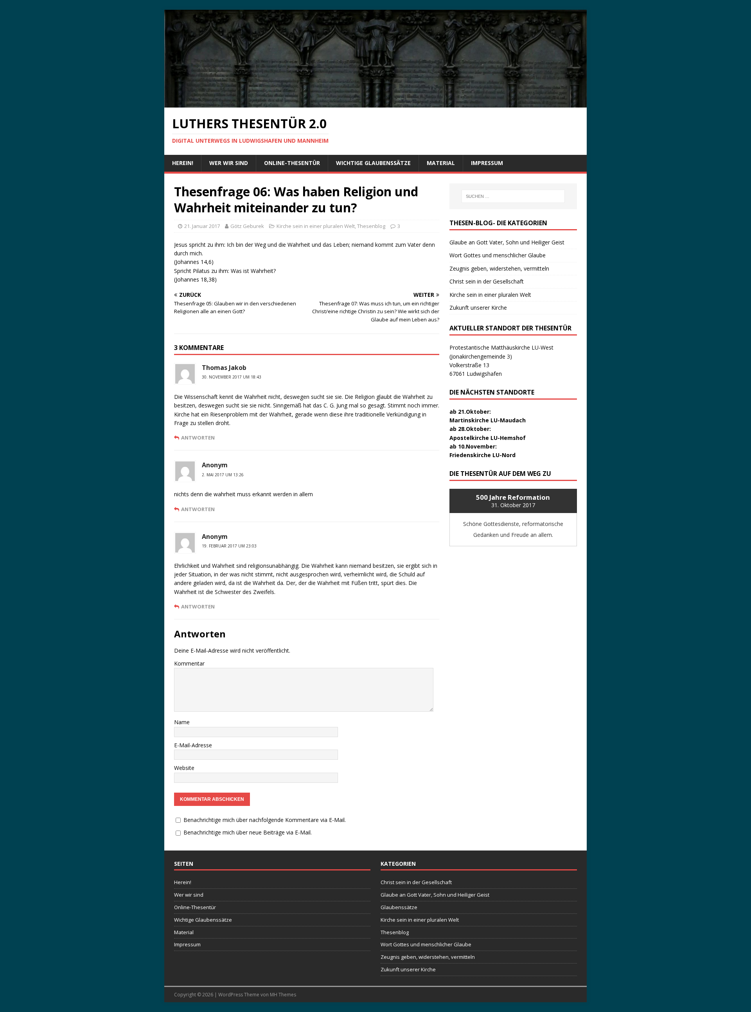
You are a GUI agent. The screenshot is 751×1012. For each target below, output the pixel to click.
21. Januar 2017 (202, 226)
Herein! (182, 163)
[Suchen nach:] (513, 196)
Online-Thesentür (292, 163)
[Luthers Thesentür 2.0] (375, 102)
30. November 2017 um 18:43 (231, 377)
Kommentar (189, 663)
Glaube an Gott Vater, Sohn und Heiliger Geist (506, 242)
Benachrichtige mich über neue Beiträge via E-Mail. (247, 832)
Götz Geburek (247, 226)
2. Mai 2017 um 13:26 (223, 474)
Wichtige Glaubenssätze (373, 163)
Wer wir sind (228, 163)
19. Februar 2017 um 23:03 (229, 546)
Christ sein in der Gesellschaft (486, 281)
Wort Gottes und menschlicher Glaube (497, 255)
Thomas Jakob (224, 367)
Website (184, 768)
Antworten (198, 437)
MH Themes (283, 994)
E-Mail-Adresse (193, 745)
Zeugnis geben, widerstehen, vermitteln (499, 268)
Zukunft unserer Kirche (478, 307)
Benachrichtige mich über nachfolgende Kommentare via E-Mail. (264, 820)
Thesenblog (371, 226)
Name (182, 722)
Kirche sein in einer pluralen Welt (316, 226)
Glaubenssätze (399, 907)
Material (441, 163)
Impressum (487, 163)
